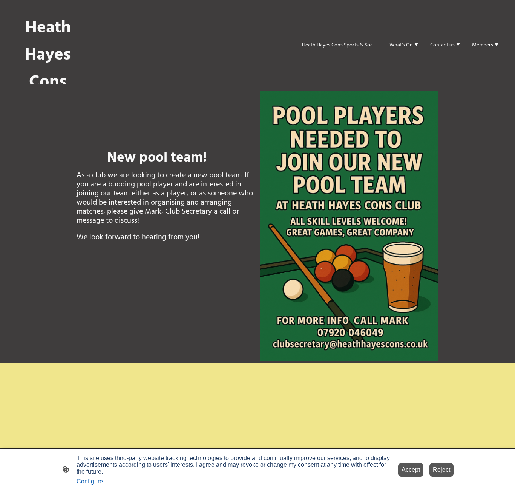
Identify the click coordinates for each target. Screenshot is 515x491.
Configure (90, 481)
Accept (411, 469)
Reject (441, 469)
